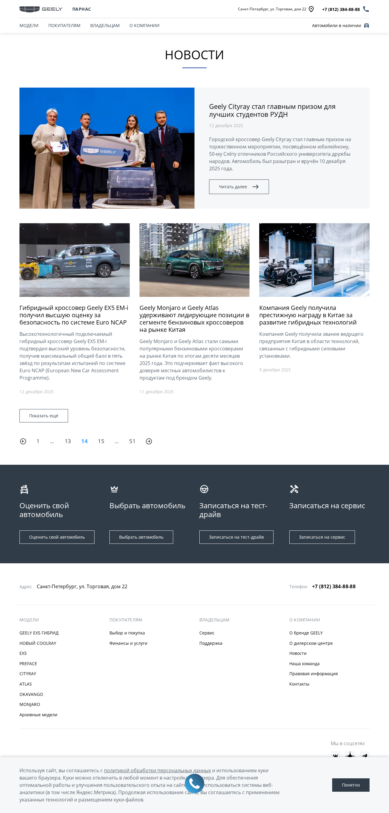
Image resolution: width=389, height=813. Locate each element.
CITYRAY (27, 673)
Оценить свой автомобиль (57, 537)
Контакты (299, 684)
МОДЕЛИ (29, 25)
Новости (298, 653)
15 (101, 441)
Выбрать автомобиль (141, 537)
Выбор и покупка (127, 633)
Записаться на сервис (322, 537)
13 (68, 441)
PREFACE (28, 663)
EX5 (23, 653)
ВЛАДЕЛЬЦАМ (105, 25)
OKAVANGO (31, 694)
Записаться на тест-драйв (236, 537)
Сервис (207, 633)
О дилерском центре (311, 643)
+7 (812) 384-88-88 (334, 586)
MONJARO (29, 704)
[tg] (365, 756)
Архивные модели (38, 714)
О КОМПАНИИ (144, 25)
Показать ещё (43, 416)
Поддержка (210, 643)
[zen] (350, 756)
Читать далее (233, 186)
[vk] (335, 756)
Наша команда (304, 663)
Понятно (351, 785)
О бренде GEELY (306, 633)
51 (132, 441)
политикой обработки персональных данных (157, 770)
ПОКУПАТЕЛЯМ (64, 25)
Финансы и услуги (128, 643)
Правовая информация (313, 673)
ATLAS (25, 684)
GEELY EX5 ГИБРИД (39, 633)
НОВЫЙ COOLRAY (37, 643)
